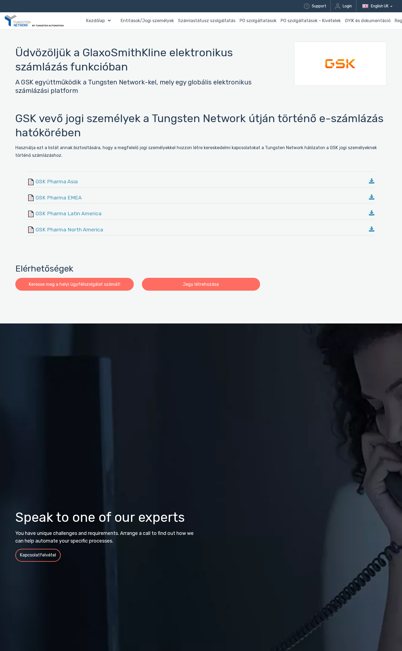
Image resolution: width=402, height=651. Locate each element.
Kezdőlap (95, 20)
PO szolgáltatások (258, 20)
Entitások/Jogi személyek (147, 20)
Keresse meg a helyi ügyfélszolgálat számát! (74, 284)
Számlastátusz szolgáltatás (206, 20)
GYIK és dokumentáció (368, 20)
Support (319, 6)
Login (347, 6)
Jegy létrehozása (201, 284)
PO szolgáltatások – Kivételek (311, 20)
